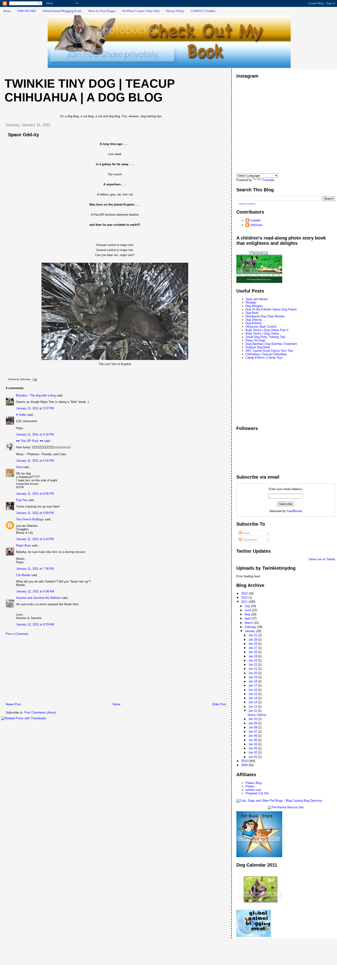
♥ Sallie (21, 414)
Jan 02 (253, 752)
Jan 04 (253, 744)
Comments (249, 539)
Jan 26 (253, 652)
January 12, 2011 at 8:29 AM (35, 624)
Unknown (256, 225)
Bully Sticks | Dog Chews (262, 333)
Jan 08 (253, 727)
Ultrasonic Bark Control (261, 326)
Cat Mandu (23, 575)
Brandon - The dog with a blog (36, 395)
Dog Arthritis (254, 323)
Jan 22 (253, 664)
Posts (246, 533)
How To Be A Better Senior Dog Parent (271, 309)
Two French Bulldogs (30, 519)
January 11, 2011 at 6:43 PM (35, 539)
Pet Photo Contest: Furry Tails (141, 11)
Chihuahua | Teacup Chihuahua (266, 354)
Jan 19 (253, 677)
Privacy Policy (175, 11)
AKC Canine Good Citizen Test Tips (269, 350)
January (250, 631)
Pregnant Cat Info (257, 793)
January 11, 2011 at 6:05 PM (35, 493)
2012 (245, 597)
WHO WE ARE (26, 11)
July (248, 606)
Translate (268, 180)
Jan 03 (253, 748)
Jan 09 (253, 723)
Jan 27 (253, 648)
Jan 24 (253, 656)
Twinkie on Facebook (247, 204)
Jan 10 (253, 719)
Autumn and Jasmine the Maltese (38, 598)
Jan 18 (253, 681)
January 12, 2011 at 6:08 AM (35, 591)
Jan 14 (253, 698)
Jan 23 (253, 660)
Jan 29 (253, 639)
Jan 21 (253, 668)
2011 (245, 601)
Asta (19, 467)
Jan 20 (253, 673)
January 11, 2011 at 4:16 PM (35, 434)
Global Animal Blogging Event (62, 11)
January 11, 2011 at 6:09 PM (35, 513)
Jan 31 (253, 635)
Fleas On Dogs (255, 340)
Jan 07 (253, 731)
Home (7, 11)
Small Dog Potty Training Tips (265, 337)
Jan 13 (253, 702)
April (248, 618)
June (248, 610)
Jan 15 (253, 694)
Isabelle (255, 220)
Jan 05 (253, 740)
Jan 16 (253, 690)
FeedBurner (294, 511)
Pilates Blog (254, 783)
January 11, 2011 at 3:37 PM (35, 408)
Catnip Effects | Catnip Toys (264, 357)
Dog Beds (252, 313)
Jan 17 (253, 685)
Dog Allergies (254, 306)
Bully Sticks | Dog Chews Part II (267, 330)
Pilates (250, 786)
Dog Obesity (254, 319)
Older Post (219, 704)
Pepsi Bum (23, 545)
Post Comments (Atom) (40, 712)
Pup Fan (21, 500)
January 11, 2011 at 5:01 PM (35, 460)
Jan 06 (253, 735)
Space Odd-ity (23, 134)
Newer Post (13, 704)
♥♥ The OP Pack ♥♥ (29, 441)
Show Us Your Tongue (102, 11)
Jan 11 (253, 710)
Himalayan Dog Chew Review (265, 316)
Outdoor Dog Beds (258, 347)
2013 (245, 593)
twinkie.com (253, 790)
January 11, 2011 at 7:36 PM (35, 568)
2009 (245, 765)
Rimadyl (251, 302)
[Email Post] (34, 379)
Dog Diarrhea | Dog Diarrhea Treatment (271, 344)
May (248, 614)
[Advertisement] (35, 670)
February (251, 627)
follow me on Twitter (322, 559)
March (249, 623)
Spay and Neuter (257, 299)
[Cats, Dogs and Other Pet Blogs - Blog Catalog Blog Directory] (279, 800)
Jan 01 (253, 757)
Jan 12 (253, 706)
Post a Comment (17, 634)
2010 (245, 761)
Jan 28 (253, 643)
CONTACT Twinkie (203, 11)
